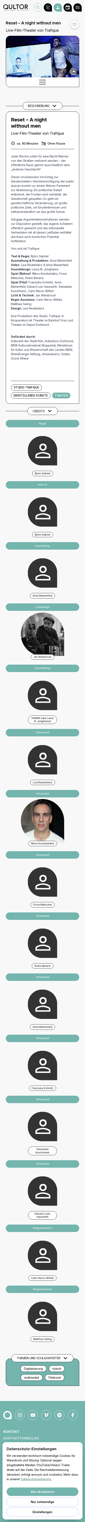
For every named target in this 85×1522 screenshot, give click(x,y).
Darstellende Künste (31, 395)
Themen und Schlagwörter (38, 1358)
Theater (61, 395)
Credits (39, 411)
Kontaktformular (21, 1438)
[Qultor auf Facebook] (73, 1415)
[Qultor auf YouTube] (33, 1415)
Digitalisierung (33, 1368)
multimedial (31, 1377)
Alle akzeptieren (42, 1491)
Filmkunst (54, 1377)
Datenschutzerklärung (36, 1479)
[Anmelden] (58, 7)
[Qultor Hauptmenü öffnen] (77, 7)
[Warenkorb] (48, 7)
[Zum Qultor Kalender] (68, 7)
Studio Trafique (26, 387)
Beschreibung (39, 106)
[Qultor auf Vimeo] (46, 1415)
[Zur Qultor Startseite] (15, 7)
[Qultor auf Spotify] (59, 1415)
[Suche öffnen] (38, 7)
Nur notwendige (42, 1502)
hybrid (56, 1368)
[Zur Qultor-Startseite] (7, 1415)
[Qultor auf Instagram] (20, 1415)
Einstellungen (42, 1512)
